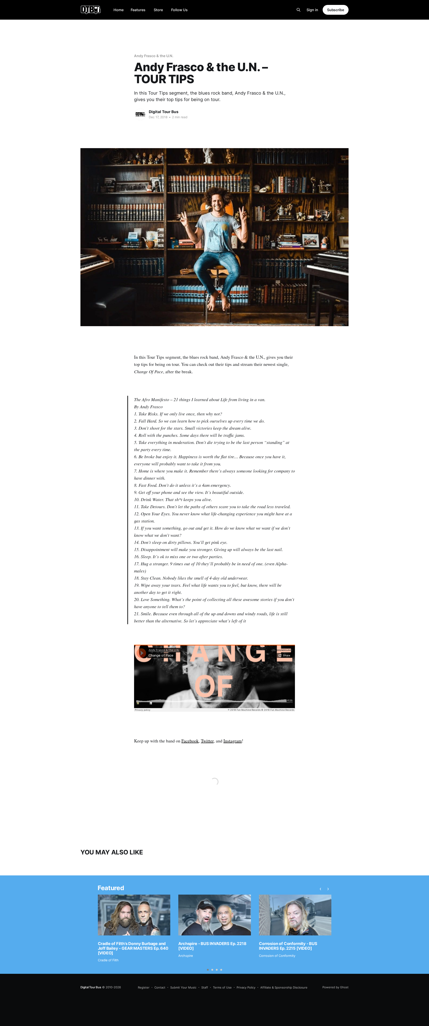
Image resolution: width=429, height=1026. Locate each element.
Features (138, 10)
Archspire (185, 956)
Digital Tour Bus (164, 112)
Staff (204, 987)
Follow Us (179, 10)
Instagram (232, 741)
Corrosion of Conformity (277, 956)
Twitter (207, 741)
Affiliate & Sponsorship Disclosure (283, 987)
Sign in (312, 10)
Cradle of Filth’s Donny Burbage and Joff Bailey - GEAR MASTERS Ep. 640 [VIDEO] (133, 948)
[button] (208, 970)
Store (158, 10)
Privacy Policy (246, 987)
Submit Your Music (183, 987)
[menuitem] (119, 10)
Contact (159, 987)
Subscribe (335, 10)
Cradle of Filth (108, 960)
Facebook (190, 741)
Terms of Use (222, 987)
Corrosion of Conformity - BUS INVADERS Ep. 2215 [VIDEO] (288, 946)
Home (119, 10)
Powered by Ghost (335, 987)
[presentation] (320, 888)
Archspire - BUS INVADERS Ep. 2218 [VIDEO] (212, 946)
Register (143, 987)
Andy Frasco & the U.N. (153, 56)
